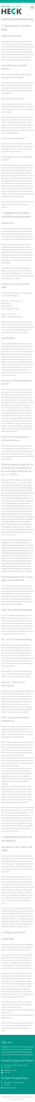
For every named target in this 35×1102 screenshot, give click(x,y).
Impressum (20, 1099)
